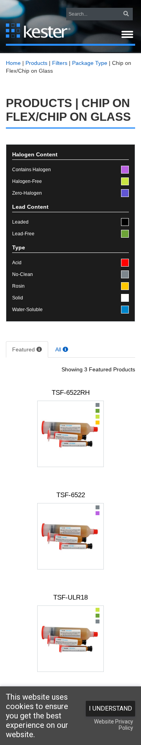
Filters (59, 63)
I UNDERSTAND (110, 708)
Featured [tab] (24, 349)
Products (36, 63)
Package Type (89, 63)
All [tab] (59, 349)
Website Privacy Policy (113, 724)
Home (13, 63)
